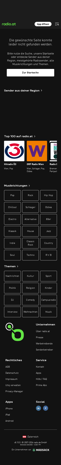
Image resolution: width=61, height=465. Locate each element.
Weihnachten (31, 312)
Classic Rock (30, 243)
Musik (48, 312)
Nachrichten (12, 276)
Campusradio (48, 300)
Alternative (30, 219)
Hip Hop (48, 195)
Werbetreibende (44, 343)
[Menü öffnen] (57, 24)
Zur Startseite (30, 72)
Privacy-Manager (14, 391)
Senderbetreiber (44, 350)
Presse (39, 337)
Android (9, 421)
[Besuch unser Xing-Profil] (45, 408)
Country (48, 243)
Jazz (48, 231)
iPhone (9, 408)
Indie (12, 243)
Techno (30, 255)
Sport (49, 276)
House (30, 231)
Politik (12, 288)
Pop (12, 195)
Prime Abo (41, 385)
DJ (12, 300)
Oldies (48, 207)
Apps (38, 373)
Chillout (12, 207)
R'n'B (49, 255)
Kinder (48, 288)
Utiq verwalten (13, 385)
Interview (12, 312)
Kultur (30, 276)
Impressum (11, 379)
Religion (30, 288)
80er (48, 219)
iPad (7, 415)
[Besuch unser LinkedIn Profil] (38, 408)
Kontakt (40, 367)
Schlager (30, 207)
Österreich (32, 437)
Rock (30, 195)
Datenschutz (11, 373)
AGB (7, 367)
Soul (12, 255)
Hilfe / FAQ (41, 379)
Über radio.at (43, 331)
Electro (12, 219)
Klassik (12, 231)
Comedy (30, 300)
